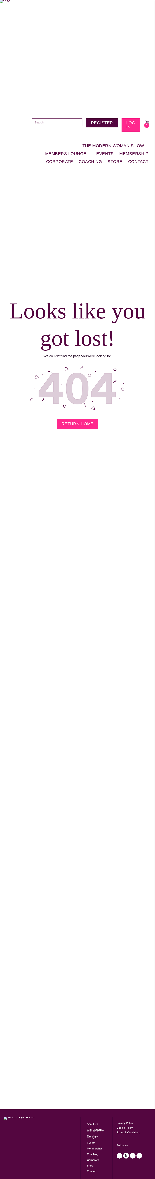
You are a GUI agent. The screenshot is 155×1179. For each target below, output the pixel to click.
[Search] (78, 122)
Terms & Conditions (128, 1132)
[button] (119, 1156)
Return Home (77, 423)
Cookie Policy (125, 1127)
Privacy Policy (125, 1122)
